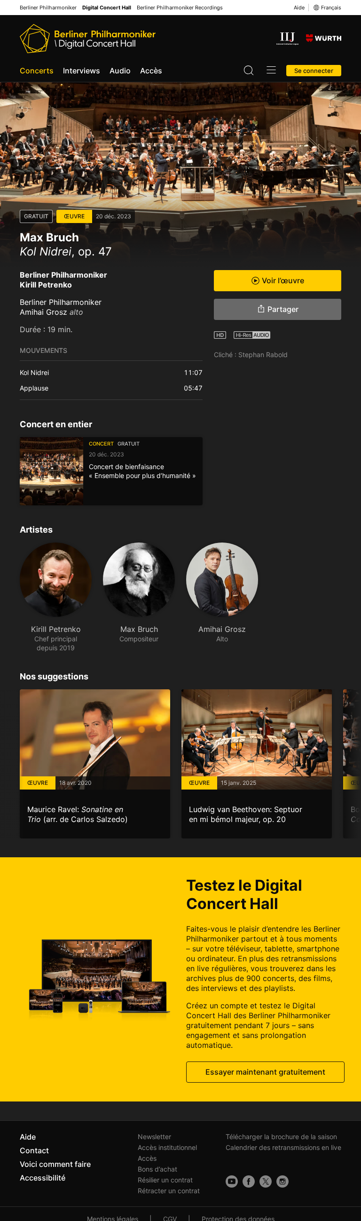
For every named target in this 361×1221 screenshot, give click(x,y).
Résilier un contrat (165, 1180)
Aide (299, 7)
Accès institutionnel (167, 1147)
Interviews (81, 70)
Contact (34, 1150)
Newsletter (154, 1137)
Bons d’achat (157, 1169)
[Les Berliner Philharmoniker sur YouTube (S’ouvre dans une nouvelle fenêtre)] (232, 1181)
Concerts (37, 70)
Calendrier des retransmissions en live (283, 1147)
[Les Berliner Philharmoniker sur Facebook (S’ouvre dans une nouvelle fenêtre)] (249, 1181)
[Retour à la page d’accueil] (88, 38)
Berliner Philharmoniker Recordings (180, 8)
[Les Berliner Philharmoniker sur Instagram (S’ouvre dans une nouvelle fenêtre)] (282, 1181)
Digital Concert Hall (106, 8)
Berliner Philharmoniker (48, 8)
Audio (120, 70)
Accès (151, 70)
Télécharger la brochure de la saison (281, 1137)
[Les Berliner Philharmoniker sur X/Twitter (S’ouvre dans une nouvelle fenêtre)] (265, 1181)
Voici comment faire (55, 1164)
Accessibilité (42, 1177)
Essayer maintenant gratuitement (265, 1072)
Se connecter (313, 70)
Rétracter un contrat (169, 1191)
